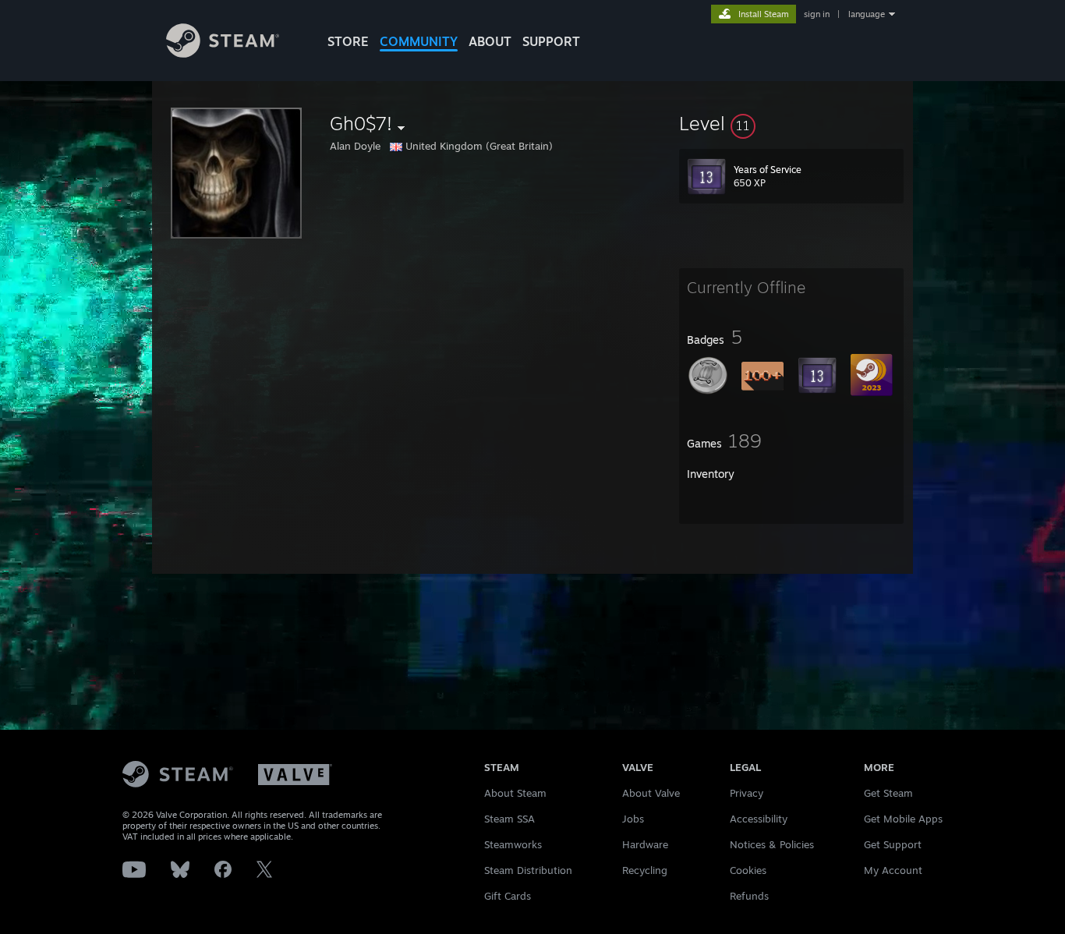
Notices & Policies (772, 844)
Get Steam (888, 793)
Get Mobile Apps (903, 818)
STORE (348, 41)
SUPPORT (551, 41)
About (490, 41)
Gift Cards (507, 896)
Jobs (633, 818)
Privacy (746, 793)
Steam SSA (509, 818)
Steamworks (513, 844)
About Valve (651, 793)
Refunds (749, 896)
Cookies (748, 870)
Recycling (644, 870)
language (866, 14)
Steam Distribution (528, 870)
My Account (893, 870)
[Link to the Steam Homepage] (222, 53)
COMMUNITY (419, 41)
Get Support (893, 844)
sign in (817, 14)
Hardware (645, 844)
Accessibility (758, 818)
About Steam (515, 793)
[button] (791, 123)
